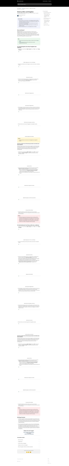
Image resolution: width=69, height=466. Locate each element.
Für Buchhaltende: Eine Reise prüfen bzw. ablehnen (47, 18)
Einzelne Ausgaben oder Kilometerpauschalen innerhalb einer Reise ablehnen (47, 15)
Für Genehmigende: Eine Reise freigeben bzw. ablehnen (47, 13)
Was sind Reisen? (46, 11)
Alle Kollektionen (19, 8)
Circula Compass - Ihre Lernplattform (28, 432)
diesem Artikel (22, 42)
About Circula (49, 463)
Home (48, 460)
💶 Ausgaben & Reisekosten (25, 8)
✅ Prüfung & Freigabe (32, 8)
